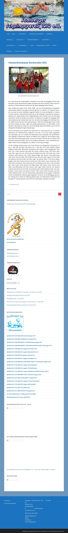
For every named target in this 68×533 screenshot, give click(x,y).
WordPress (61, 531)
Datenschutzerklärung (20, 51)
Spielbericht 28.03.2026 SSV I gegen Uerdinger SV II (21, 358)
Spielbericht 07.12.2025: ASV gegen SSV (18, 387)
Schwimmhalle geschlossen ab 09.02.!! (17, 305)
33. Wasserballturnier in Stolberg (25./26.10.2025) (21, 394)
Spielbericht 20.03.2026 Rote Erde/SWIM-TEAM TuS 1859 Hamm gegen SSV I (29, 361)
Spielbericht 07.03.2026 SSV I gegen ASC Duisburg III (22, 365)
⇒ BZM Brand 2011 (13, 184)
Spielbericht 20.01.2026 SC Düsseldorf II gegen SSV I (22, 378)
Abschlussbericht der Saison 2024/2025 (18, 397)
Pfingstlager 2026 (11, 298)
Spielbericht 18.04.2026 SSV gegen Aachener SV (21, 355)
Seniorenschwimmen (32, 39)
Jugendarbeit (45, 39)
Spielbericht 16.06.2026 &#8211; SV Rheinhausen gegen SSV (24, 342)
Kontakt (54, 45)
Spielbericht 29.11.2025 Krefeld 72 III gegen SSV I (21, 391)
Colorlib (50, 531)
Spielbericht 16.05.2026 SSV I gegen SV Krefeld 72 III (22, 349)
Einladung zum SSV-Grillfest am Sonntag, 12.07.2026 (21, 292)
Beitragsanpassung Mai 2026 (14, 295)
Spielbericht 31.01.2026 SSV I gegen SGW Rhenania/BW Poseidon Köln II (27, 371)
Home (8, 34)
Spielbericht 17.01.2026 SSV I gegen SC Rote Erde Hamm (23, 381)
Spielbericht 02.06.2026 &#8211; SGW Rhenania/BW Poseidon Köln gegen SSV (29, 345)
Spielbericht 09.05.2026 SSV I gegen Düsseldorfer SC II (22, 352)
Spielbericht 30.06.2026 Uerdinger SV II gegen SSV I (21, 339)
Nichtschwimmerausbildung (15, 239)
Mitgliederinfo (22, 45)
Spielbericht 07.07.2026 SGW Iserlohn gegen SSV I (21, 336)
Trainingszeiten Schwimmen (36, 34)
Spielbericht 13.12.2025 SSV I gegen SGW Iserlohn (21, 384)
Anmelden (48, 500)
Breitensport (20, 39)
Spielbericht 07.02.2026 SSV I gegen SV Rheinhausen (22, 368)
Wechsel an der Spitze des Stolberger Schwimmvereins (21, 302)
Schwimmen (49, 34)
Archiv (32, 45)
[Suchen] (59, 194)
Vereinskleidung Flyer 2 (13, 256)
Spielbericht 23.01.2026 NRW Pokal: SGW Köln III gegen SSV (24, 374)
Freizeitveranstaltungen (43, 45)
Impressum (9, 51)
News (13, 34)
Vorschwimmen (11, 242)
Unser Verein (22, 34)
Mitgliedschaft (11, 45)
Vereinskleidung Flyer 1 (13, 253)
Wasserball (10, 39)
